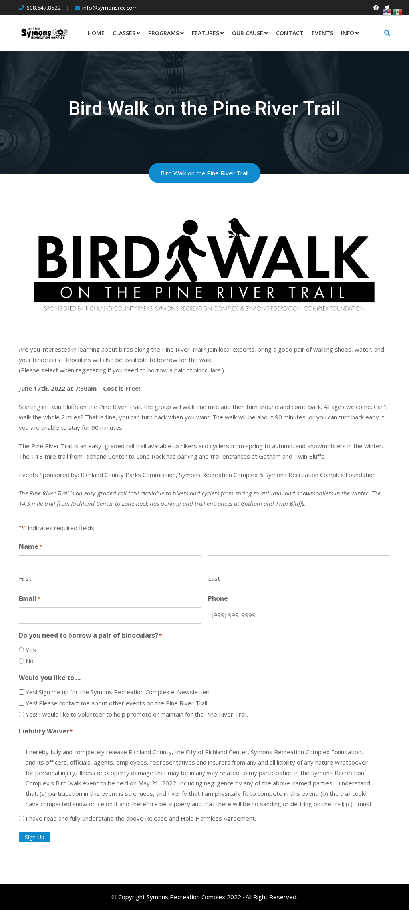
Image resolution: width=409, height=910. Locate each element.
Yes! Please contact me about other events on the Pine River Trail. (117, 703)
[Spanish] (398, 11)
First (25, 578)
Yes (31, 650)
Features (205, 33)
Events (322, 33)
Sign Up (34, 837)
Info (347, 33)
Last (214, 578)
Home (96, 33)
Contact (290, 33)
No (30, 661)
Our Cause (247, 33)
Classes (124, 33)
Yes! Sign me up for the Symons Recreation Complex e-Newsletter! (118, 692)
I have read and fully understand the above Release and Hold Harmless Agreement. (141, 818)
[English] (387, 11)
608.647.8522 (43, 7)
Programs (163, 33)
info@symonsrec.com (110, 7)
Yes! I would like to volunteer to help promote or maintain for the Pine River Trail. (137, 714)
